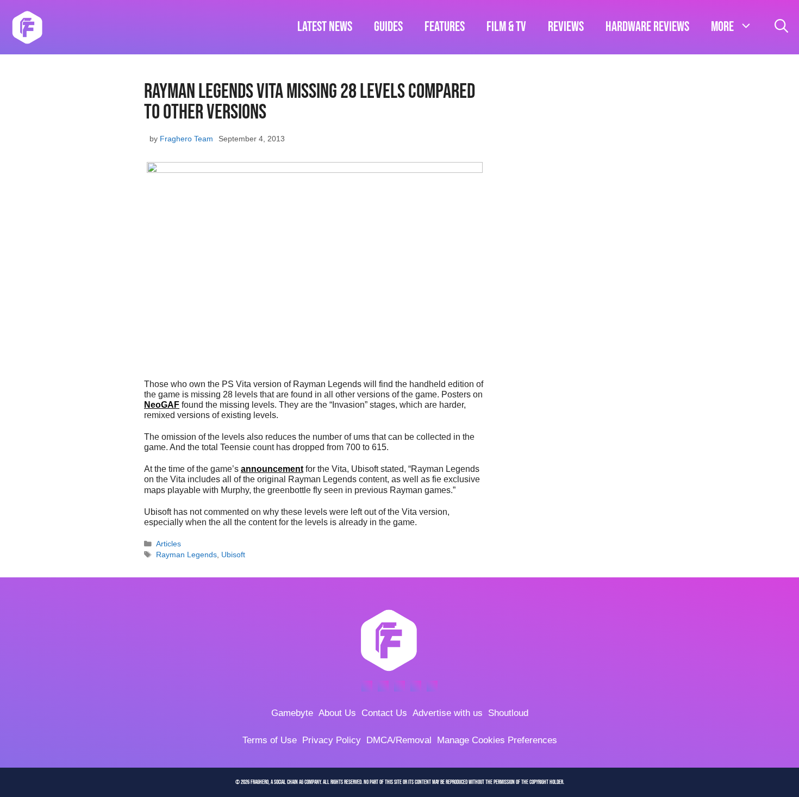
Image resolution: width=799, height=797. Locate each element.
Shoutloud (508, 713)
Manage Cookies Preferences (497, 740)
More (722, 26)
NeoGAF (161, 404)
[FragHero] (27, 27)
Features (445, 26)
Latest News (324, 26)
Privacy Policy (331, 740)
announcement (272, 469)
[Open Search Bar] (781, 27)
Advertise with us (448, 713)
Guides (388, 26)
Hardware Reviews (647, 26)
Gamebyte (292, 713)
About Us (337, 713)
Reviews (566, 26)
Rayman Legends (186, 555)
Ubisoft (233, 555)
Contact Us (384, 713)
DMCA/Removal (399, 740)
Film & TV (506, 26)
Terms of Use (269, 740)
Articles (168, 544)
